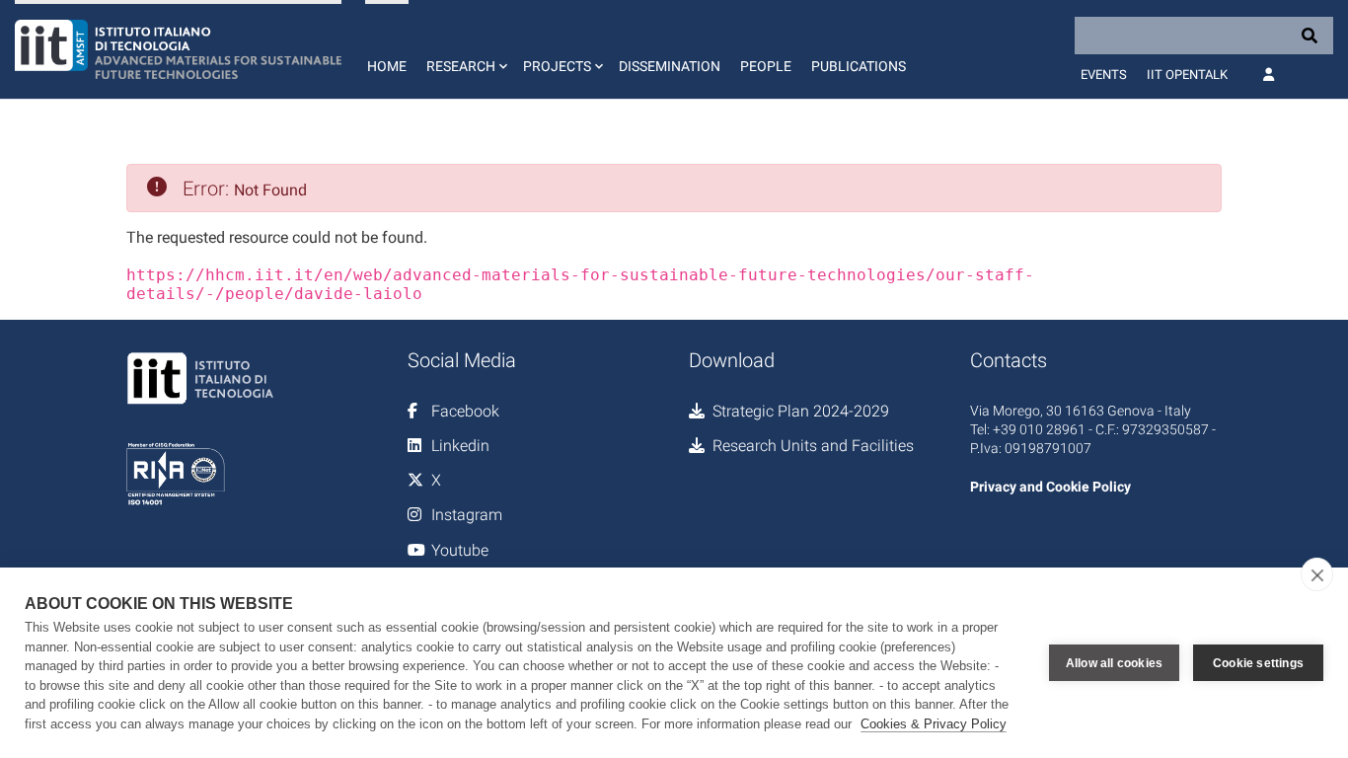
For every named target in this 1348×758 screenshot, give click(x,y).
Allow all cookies (1114, 663)
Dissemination (669, 66)
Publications (858, 66)
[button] (464, 49)
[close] (1317, 574)
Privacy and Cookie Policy (1050, 486)
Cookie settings (1258, 663)
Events (1104, 74)
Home (387, 66)
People (765, 66)
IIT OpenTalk (1187, 74)
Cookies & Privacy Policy (934, 724)
